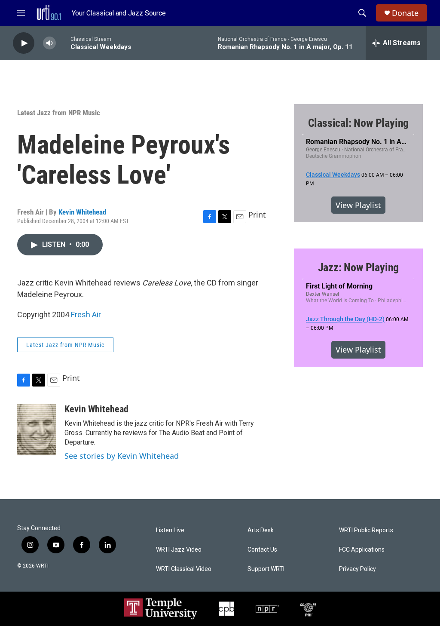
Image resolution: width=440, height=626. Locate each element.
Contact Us (262, 549)
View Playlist (358, 205)
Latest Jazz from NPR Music (58, 112)
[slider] (63, 42)
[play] (24, 43)
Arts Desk (261, 530)
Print (257, 214)
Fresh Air (86, 314)
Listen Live (170, 530)
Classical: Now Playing (358, 123)
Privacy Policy (357, 569)
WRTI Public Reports (366, 530)
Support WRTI (266, 569)
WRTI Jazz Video (179, 549)
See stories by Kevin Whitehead (121, 456)
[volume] (49, 43)
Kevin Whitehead (82, 212)
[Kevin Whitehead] (36, 429)
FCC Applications (362, 549)
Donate (405, 13)
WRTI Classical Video (183, 569)
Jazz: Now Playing (358, 267)
